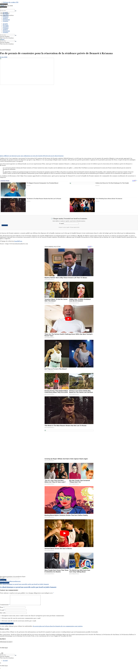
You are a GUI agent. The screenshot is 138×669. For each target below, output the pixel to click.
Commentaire (5, 604)
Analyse (5, 18)
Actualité (6, 15)
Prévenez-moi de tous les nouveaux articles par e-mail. (19, 621)
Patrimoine (6, 19)
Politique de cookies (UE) (10, 2)
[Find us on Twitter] (0, 663)
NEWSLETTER (4, 4)
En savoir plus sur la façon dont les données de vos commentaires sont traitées (58, 626)
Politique (6, 17)
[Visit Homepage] (2, 5)
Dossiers (5, 21)
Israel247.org (18, 241)
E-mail (61, 223)
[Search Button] (15, 35)
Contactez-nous (3, 7)
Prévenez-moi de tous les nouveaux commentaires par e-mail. (21, 618)
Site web (2, 613)
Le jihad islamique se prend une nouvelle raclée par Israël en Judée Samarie (28, 587)
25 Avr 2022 (3, 57)
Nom (2, 607)
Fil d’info (5, 14)
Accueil (5, 12)
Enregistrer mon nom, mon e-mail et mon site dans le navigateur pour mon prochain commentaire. (33, 615)
